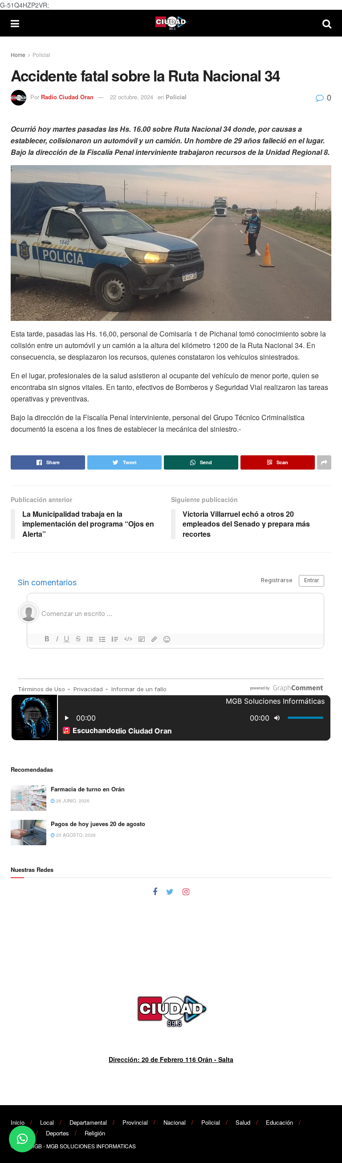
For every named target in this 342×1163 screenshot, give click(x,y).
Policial (41, 54)
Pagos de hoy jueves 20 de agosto (98, 823)
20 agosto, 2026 (75, 835)
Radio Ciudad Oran (67, 97)
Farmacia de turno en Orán (88, 789)
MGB (36, 1146)
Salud (243, 1122)
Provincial (135, 1122)
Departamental (88, 1122)
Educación (279, 1122)
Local (47, 1122)
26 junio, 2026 (72, 801)
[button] (22, 1139)
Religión (95, 1133)
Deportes (57, 1133)
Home (18, 54)
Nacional (174, 1122)
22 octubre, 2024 (131, 97)
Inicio (17, 1122)
